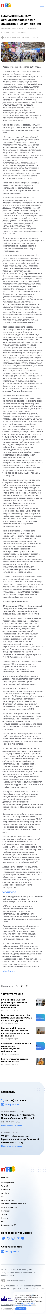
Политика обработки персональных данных (25, 1304)
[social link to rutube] (13, 1238)
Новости (32, 28)
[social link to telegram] (18, 1238)
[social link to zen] (23, 1238)
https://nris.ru (8, 971)
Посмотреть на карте (11, 1125)
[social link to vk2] (3, 1238)
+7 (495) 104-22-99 (15, 1100)
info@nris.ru (12, 1104)
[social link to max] (8, 1238)
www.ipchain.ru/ (9, 892)
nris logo (6, 5)
